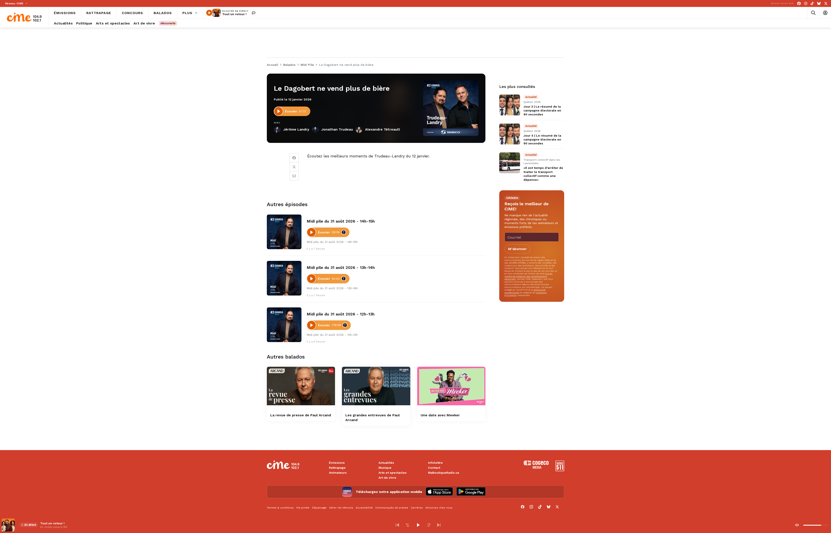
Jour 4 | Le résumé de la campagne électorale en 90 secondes (542, 139)
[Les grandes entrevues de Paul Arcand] (376, 386)
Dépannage (319, 507)
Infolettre (435, 462)
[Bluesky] (819, 4)
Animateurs (338, 472)
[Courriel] (294, 176)
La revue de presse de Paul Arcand (300, 415)
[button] (397, 525)
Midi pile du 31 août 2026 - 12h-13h (341, 314)
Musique (384, 467)
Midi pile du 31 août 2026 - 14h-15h (341, 221)
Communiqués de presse (391, 507)
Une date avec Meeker (440, 415)
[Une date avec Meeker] (451, 386)
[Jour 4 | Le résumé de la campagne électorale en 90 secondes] (509, 134)
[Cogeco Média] (536, 467)
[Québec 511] (560, 470)
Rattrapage (337, 467)
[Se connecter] (825, 13)
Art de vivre (387, 477)
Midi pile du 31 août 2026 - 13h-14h (341, 267)
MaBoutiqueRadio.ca (443, 472)
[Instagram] (805, 4)
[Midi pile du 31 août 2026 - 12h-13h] (284, 324)
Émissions (337, 462)
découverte (167, 23)
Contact (434, 467)
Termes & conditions (280, 507)
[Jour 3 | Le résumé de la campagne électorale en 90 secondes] (509, 105)
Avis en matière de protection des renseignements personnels (528, 276)
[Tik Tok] (812, 4)
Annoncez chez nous (439, 507)
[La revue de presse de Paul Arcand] (301, 386)
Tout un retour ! (234, 14)
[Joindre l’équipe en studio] (253, 13)
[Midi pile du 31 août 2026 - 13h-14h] (284, 278)
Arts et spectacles (392, 472)
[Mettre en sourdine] (797, 525)
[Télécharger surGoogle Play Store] (471, 492)
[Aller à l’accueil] (24, 17)
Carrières (417, 507)
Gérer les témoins (341, 507)
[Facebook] (799, 4)
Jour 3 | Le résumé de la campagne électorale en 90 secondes (542, 110)
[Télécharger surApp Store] (439, 492)
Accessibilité (364, 507)
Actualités (386, 462)
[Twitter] (294, 166)
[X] (826, 4)
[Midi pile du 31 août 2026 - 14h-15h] (284, 232)
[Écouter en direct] (209, 12)
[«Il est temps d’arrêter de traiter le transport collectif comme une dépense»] (509, 162)
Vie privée (302, 507)
